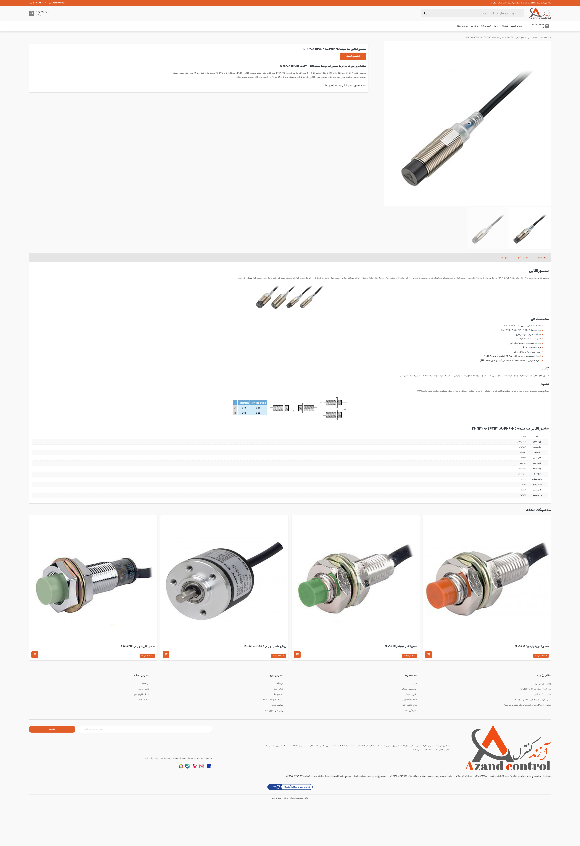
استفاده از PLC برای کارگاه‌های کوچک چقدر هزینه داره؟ (527, 705)
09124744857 (59, 3)
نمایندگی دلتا (411, 710)
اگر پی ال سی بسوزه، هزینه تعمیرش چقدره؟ (532, 699)
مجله (496, 26)
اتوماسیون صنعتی (409, 689)
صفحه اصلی (516, 26)
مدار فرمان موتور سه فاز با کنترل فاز (535, 689)
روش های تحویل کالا (274, 710)
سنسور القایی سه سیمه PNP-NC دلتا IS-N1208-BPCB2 (487, 37)
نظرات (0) (523, 258)
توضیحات (542, 258)
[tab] (542, 258)
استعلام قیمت (353, 56)
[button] (428, 654)
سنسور (543, 37)
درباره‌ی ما (278, 694)
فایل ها (505, 258)
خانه (549, 37)
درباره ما (474, 26)
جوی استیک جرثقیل (542, 694)
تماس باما (486, 26)
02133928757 (397, 776)
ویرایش (38, 15)
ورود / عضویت (42, 11)
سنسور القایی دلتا (519, 37)
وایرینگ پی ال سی (543, 683)
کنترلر (415, 683)
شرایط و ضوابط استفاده (273, 699)
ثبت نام (145, 683)
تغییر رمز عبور (143, 689)
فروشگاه (504, 26)
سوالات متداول (461, 26)
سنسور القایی (533, 37)
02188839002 (481, 776)
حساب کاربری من (141, 694)
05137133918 (292, 776)
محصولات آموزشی (409, 699)
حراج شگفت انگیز (409, 705)
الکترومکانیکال (411, 694)
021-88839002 (39, 3)
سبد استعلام (144, 699)
